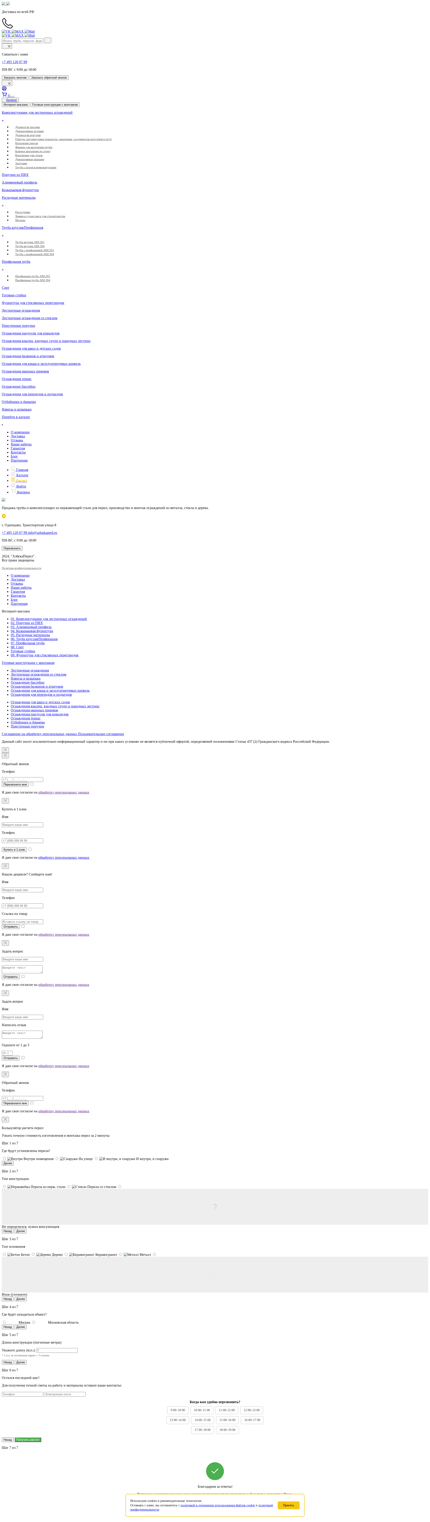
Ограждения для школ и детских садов (40, 702)
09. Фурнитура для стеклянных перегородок (45, 655)
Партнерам (19, 460)
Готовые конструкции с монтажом (55, 104)
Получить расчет (27, 1439)
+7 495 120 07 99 (14, 62)
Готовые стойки (23, 651)
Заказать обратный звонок (49, 77)
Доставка (18, 436)
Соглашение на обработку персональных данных (40, 734)
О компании (20, 432)
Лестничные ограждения (30, 670)
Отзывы (17, 440)
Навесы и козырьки (26, 678)
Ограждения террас (26, 718)
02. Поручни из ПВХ (27, 623)
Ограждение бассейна (27, 682)
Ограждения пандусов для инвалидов (40, 714)
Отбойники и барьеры (28, 722)
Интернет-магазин (16, 104)
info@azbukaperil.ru (42, 533)
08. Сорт (17, 647)
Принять (288, 1505)
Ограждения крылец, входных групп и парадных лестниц (55, 706)
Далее (8, 1163)
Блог (14, 456)
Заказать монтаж (15, 77)
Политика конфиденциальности (21, 568)
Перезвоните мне (15, 784)
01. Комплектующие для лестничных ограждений (49, 619)
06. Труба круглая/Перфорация (34, 639)
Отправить (11, 926)
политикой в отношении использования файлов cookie (218, 1505)
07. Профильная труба (28, 643)
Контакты (18, 452)
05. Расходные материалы (30, 635)
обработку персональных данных (63, 792)
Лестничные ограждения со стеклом (38, 674)
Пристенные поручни (27, 726)
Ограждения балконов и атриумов (37, 686)
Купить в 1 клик (14, 849)
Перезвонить (12, 548)
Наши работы (21, 444)
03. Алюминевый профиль (31, 627)
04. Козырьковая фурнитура (32, 631)
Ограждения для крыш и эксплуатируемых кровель (50, 690)
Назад (8, 1231)
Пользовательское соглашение (101, 734)
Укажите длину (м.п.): (18, 1350)
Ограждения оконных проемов (34, 710)
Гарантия (18, 448)
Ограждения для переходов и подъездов (41, 694)
